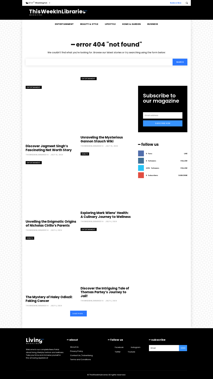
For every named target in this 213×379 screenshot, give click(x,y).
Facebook (119, 347)
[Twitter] (112, 352)
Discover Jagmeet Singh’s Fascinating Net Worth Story (49, 148)
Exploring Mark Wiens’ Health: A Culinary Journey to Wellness (106, 215)
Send (183, 348)
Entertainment (34, 87)
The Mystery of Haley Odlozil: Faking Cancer (49, 299)
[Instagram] (128, 347)
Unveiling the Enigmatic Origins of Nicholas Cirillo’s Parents (51, 223)
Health (85, 154)
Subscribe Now (162, 123)
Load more (77, 313)
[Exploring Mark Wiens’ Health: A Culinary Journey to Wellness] (106, 180)
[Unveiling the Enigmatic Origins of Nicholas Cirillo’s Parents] (51, 189)
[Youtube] (125, 352)
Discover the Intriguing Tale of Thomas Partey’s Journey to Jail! (105, 292)
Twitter (117, 352)
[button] (187, 3)
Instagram (135, 347)
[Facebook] (112, 347)
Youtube (131, 352)
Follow (184, 161)
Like (185, 153)
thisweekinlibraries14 (37, 155)
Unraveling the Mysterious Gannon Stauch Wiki (102, 139)
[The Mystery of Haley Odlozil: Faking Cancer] (51, 264)
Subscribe (182, 175)
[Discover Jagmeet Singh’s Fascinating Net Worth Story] (51, 114)
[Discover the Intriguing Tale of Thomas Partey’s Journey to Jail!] (106, 256)
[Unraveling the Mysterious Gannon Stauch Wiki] (106, 105)
